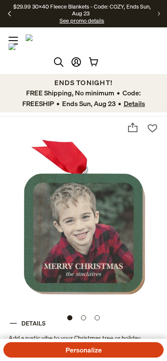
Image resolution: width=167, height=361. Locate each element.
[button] (76, 62)
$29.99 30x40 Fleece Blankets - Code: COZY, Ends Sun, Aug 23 (82, 10)
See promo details (82, 20)
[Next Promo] (159, 13)
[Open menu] (13, 40)
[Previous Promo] (9, 13)
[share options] (132, 127)
